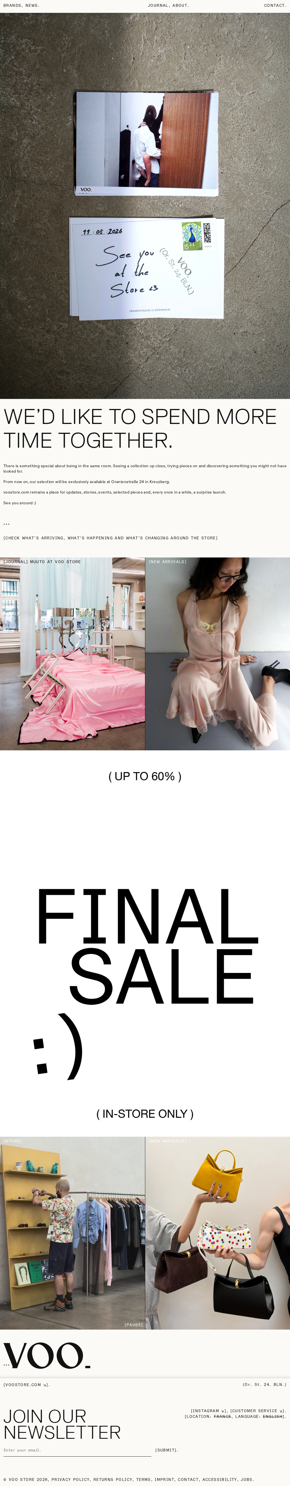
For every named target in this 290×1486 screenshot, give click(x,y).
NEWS (31, 6)
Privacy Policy (71, 1480)
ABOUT (179, 6)
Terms (143, 1480)
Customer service (254, 1411)
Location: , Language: (234, 1417)
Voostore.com (23, 1385)
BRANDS (12, 6)
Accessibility (219, 1480)
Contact (274, 6)
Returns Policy (113, 1480)
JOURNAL (158, 6)
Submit (165, 1450)
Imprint (164, 1480)
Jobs (247, 1480)
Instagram (206, 1411)
